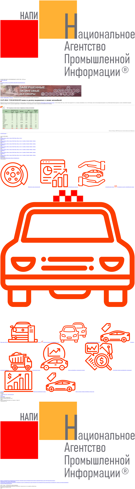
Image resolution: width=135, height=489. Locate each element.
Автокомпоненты (7, 480)
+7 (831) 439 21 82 (3, 394)
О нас (1, 82)
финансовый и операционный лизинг (47, 102)
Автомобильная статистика (11, 482)
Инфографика (13, 82)
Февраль (5, 138)
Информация (2, 481)
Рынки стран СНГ (43, 480)
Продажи (11, 97)
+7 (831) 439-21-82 (3, 80)
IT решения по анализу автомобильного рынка (24, 482)
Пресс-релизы (8, 82)
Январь (1, 138)
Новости (4, 82)
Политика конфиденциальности (6, 483)
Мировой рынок (30, 480)
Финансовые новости (51, 480)
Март (8, 138)
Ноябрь (31, 143)
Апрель (10, 138)
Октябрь (27, 143)
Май (13, 138)
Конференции (22, 82)
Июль (18, 138)
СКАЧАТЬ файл (3, 133)
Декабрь (34, 143)
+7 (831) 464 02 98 (10, 394)
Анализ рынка (3, 482)
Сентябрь (24, 143)
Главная (1, 97)
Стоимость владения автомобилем (62, 482)
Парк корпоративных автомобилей (49, 482)
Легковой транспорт (23, 480)
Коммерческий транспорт (15, 480)
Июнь (15, 138)
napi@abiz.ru (2, 396)
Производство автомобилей (38, 482)
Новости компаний (36, 480)
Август (20, 138)
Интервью (18, 82)
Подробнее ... (2, 139)
